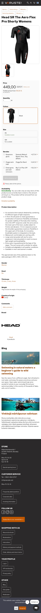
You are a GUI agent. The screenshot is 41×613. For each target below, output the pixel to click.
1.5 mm (4, 281)
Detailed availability (8, 201)
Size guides (6, 589)
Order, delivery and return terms (12, 552)
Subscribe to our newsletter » (13, 519)
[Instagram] (7, 512)
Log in (5, 563)
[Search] (28, 3)
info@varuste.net (7, 480)
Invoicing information (9, 501)
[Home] (14, 3)
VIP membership (8, 568)
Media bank (6, 594)
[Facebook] (3, 512)
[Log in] (31, 3)
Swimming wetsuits (8, 13)
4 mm (14, 281)
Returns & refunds (8, 532)
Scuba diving (14, 9)
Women (4, 265)
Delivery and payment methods (12, 547)
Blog (4, 585)
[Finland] (38, 3)
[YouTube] (11, 512)
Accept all (22, 608)
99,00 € (19, 91)
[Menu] (2, 3)
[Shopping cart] (34, 3)
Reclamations (7, 537)
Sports (4, 9)
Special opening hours (9, 467)
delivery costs (27, 87)
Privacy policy (7, 573)
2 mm (9, 281)
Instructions (6, 542)
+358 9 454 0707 (10, 477)
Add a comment (7, 307)
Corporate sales (7, 497)
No (3, 273)
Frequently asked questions (11, 492)
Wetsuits (23, 9)
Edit (16, 608)
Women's (19, 13)
